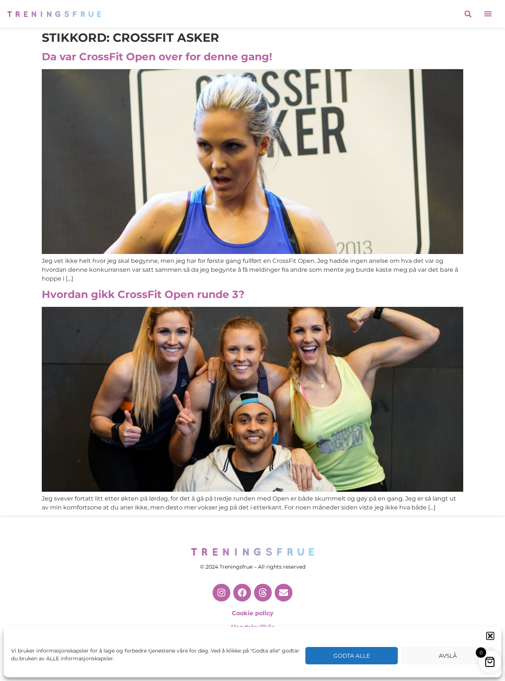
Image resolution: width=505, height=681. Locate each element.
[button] (490, 636)
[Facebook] (242, 593)
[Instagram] (221, 593)
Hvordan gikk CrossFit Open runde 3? (143, 294)
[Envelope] (283, 593)
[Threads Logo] (263, 593)
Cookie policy (253, 613)
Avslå (448, 655)
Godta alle (351, 655)
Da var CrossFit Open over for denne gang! (157, 56)
